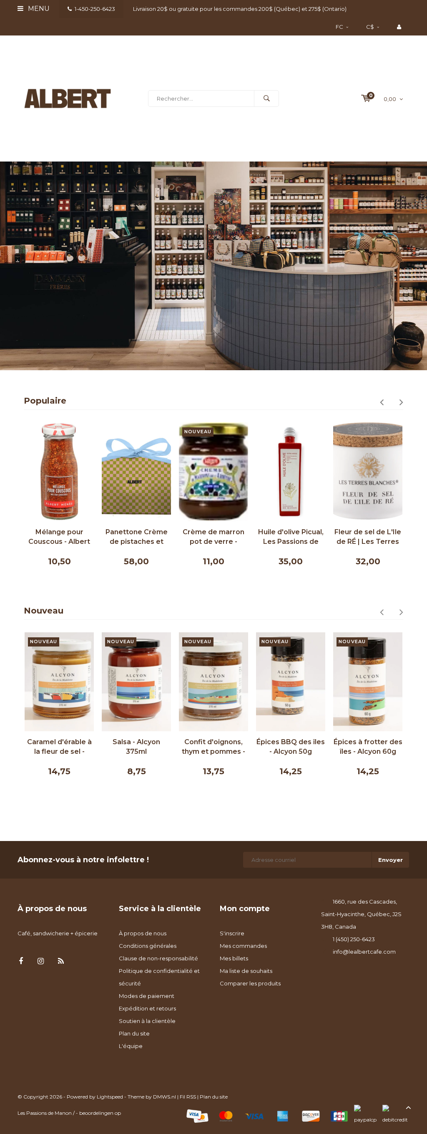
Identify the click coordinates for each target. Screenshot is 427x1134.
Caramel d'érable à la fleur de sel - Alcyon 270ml (59, 747)
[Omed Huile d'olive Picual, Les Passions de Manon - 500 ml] (290, 471)
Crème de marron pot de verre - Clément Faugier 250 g (213, 537)
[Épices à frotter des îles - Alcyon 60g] (367, 681)
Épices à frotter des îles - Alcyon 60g (368, 746)
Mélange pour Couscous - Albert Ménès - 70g (59, 537)
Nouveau (43, 611)
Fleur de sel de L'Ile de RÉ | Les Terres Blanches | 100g (367, 537)
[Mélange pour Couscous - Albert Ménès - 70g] (59, 471)
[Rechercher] (266, 98)
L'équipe (131, 1046)
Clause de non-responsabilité (158, 958)
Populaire (45, 401)
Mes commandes (243, 945)
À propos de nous (142, 933)
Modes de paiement (146, 996)
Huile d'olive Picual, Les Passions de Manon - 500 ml (291, 537)
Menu (38, 9)
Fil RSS (188, 1097)
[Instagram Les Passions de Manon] (40, 961)
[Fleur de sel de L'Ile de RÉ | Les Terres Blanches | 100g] (367, 471)
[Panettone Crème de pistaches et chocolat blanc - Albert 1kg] (136, 471)
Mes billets (234, 958)
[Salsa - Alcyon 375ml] (136, 681)
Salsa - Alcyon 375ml (136, 746)
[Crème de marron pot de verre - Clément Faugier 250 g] (213, 471)
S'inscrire (232, 933)
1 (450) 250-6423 (354, 939)
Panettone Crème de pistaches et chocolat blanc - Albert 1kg (136, 537)
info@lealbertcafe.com (364, 951)
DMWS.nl (164, 1097)
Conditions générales (147, 945)
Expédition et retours (147, 1008)
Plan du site (134, 1033)
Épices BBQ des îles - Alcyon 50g (290, 746)
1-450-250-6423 (95, 8)
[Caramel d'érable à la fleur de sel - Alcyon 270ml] (59, 681)
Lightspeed (110, 1097)
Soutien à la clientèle (147, 1021)
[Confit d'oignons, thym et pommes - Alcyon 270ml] (213, 681)
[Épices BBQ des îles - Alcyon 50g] (290, 681)
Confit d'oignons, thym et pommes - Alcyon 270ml (213, 747)
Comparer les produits (250, 983)
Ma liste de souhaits (246, 970)
